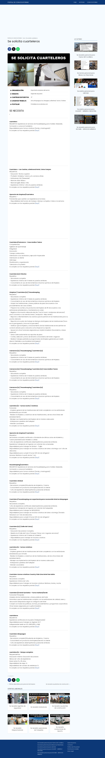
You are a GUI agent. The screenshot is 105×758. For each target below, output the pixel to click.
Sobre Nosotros (71, 743)
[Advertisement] (52, 20)
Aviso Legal (70, 751)
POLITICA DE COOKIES (73, 749)
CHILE (75, 2)
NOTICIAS (81, 2)
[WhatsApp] (18, 49)
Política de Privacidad (73, 747)
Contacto (70, 745)
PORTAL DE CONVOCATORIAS (18, 2)
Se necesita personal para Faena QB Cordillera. (51, 743)
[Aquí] (37, 130)
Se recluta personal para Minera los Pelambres (50, 745)
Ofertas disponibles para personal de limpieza (22, 684)
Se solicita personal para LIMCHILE (47, 747)
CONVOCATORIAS (92, 2)
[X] (14, 49)
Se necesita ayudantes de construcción (57, 684)
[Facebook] (9, 49)
